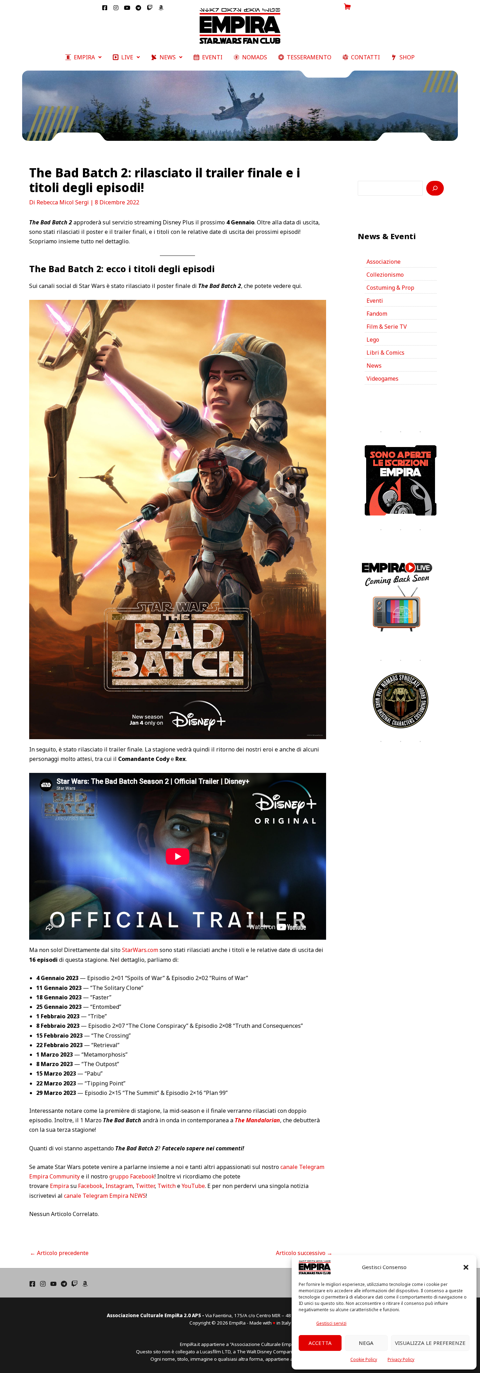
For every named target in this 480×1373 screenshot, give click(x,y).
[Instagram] (43, 1284)
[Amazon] (85, 1284)
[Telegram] (64, 1284)
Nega (366, 1342)
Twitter (145, 1186)
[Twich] (74, 1284)
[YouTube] (53, 1284)
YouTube (193, 1186)
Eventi (375, 300)
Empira (59, 1186)
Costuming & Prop (390, 287)
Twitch (166, 1186)
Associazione (384, 261)
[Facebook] (32, 1284)
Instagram (119, 1186)
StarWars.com (140, 950)
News (374, 365)
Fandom (377, 313)
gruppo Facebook (132, 1176)
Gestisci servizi (331, 1323)
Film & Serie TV (387, 326)
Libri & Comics (385, 352)
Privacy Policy (401, 1359)
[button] (465, 1267)
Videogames (382, 378)
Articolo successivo (304, 1253)
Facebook (90, 1186)
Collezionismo (385, 274)
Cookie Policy (363, 1359)
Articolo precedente (59, 1253)
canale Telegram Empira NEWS (105, 1196)
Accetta (320, 1342)
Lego (373, 339)
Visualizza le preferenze (430, 1342)
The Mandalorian (257, 1120)
